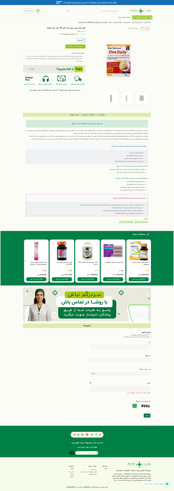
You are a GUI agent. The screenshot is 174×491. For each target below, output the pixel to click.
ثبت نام (26, 11)
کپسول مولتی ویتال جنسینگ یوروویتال (140, 263)
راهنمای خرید (105, 467)
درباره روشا (94, 469)
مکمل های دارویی (137, 22)
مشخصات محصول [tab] (89, 115)
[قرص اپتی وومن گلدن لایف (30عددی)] (62, 251)
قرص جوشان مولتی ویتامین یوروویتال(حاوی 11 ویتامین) (38, 263)
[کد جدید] (135, 406)
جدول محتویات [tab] (74, 115)
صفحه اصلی (147, 22)
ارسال (147, 415)
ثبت (72, 453)
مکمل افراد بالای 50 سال (126, 222)
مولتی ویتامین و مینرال (115, 22)
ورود (31, 11)
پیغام (148, 383)
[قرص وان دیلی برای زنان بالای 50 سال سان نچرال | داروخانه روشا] (130, 464)
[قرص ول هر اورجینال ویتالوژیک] (113, 251)
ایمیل (148, 355)
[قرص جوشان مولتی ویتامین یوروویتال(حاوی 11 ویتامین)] (36, 251)
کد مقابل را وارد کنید (143, 401)
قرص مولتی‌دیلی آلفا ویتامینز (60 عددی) (88, 263)
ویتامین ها (127, 22)
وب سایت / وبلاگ (144, 369)
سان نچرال (80, 31)
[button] (25, 261)
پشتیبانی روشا (71, 467)
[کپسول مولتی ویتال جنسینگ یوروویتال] (139, 251)
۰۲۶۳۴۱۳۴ (86, 487)
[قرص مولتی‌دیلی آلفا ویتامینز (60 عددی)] (87, 251)
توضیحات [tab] (101, 115)
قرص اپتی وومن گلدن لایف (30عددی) (64, 263)
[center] (68, 11)
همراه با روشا (92, 466)
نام (149, 342)
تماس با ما (71, 472)
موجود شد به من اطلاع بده (75, 46)
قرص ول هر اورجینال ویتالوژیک (114, 262)
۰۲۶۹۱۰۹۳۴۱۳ (70, 487)
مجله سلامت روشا (124, 17)
